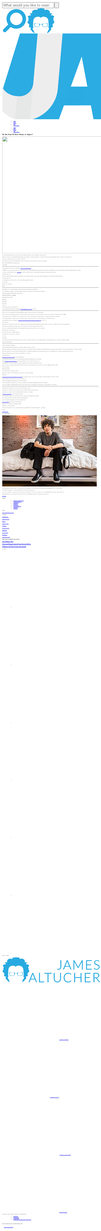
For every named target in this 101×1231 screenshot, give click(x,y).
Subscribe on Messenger (63, 1039)
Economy (16, 505)
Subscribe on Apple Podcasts (65, 1154)
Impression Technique (18, 500)
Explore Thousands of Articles (8, 512)
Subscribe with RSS (63, 1212)
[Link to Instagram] (42, 953)
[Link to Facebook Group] (42, 665)
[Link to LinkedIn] (42, 722)
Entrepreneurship (17, 501)
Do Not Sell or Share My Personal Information (22, 1219)
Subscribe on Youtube (54, 1097)
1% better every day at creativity (11, 361)
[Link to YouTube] (42, 837)
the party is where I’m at (7, 393)
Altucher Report (16, 125)
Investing (16, 502)
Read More (4, 496)
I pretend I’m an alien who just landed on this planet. (12, 376)
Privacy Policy (16, 1217)
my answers (19, 272)
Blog (14, 122)
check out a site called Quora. (25, 268)
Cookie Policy (16, 1218)
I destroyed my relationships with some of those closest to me (29, 320)
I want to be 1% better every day (8, 357)
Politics (15, 508)
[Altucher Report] (40, 32)
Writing (15, 507)
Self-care (15, 503)
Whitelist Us (15, 1216)
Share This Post (5, 411)
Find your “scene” (5, 401)
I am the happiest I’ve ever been (26, 309)
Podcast (14, 123)
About (14, 120)
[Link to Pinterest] (42, 895)
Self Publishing (17, 506)
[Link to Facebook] (42, 607)
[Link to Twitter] (42, 780)
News (14, 124)
